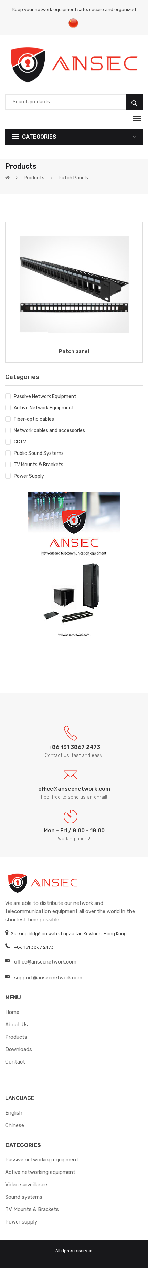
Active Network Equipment (44, 408)
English (13, 1113)
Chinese (14, 1125)
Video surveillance (26, 1184)
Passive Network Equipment (45, 396)
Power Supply (29, 476)
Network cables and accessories (49, 430)
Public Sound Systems (39, 453)
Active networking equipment (40, 1172)
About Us (16, 1024)
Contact (15, 1062)
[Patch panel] (74, 284)
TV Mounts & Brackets (38, 465)
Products (34, 178)
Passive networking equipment (41, 1160)
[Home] (7, 178)
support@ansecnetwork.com (48, 978)
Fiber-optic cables (34, 419)
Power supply (21, 1222)
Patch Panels (73, 178)
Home (12, 1012)
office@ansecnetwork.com (45, 962)
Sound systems (23, 1197)
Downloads (18, 1049)
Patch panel (74, 351)
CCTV (20, 442)
